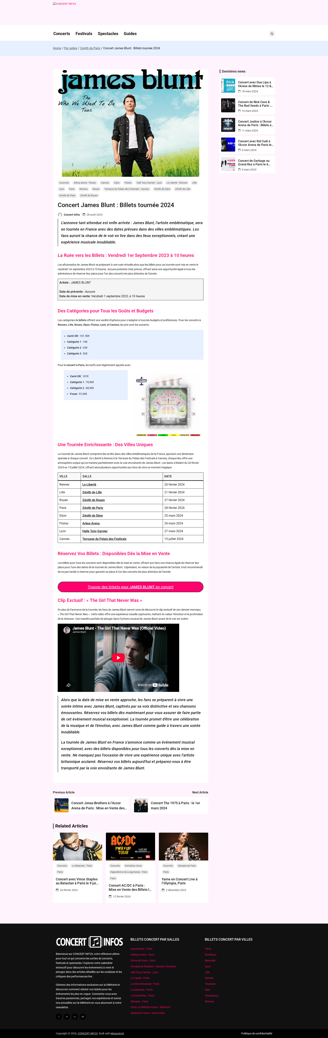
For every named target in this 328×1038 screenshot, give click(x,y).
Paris (72, 189)
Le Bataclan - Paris (82, 865)
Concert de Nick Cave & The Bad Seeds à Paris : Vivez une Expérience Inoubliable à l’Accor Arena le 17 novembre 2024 (254, 103)
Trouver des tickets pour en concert (130, 587)
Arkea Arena (91, 523)
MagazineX (117, 1033)
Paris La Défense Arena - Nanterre (150, 1007)
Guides (130, 33)
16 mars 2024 (250, 110)
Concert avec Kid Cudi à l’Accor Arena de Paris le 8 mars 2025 (254, 143)
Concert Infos (72, 214)
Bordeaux (210, 954)
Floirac (128, 182)
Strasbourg (211, 995)
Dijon (117, 182)
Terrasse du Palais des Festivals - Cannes (126, 189)
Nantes (209, 977)
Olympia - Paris (139, 1001)
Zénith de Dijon (162, 189)
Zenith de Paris (67, 195)
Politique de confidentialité (256, 1033)
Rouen (96, 189)
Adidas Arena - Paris (142, 954)
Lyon (61, 189)
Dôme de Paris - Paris (143, 960)
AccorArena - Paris (141, 948)
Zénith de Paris (92, 508)
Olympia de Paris (187, 865)
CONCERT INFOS (88, 1033)
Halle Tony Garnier (95, 531)
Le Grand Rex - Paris (142, 995)
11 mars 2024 (250, 130)
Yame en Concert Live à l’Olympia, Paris (180, 881)
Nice (207, 989)
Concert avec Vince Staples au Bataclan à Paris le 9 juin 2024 (77, 881)
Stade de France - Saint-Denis (148, 1013)
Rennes (84, 189)
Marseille (210, 960)
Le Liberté (89, 484)
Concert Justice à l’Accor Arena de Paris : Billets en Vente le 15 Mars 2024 (255, 123)
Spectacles (108, 33)
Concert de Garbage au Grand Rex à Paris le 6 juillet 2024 (254, 162)
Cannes (105, 182)
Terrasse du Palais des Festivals (104, 539)
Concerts (61, 33)
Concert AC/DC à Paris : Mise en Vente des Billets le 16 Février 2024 (130, 887)
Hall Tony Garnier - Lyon (149, 182)
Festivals (84, 33)
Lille (194, 182)
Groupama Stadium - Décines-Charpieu (153, 966)
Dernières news (133, 865)
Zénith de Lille (182, 189)
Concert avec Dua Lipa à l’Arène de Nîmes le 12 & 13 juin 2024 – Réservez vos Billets (254, 84)
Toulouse (210, 983)
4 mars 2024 (249, 169)
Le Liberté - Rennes (177, 182)
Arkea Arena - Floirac (85, 182)
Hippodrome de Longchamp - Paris (128, 872)
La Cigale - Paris (140, 977)
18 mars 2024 (250, 91)
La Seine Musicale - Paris (145, 983)
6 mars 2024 (249, 150)
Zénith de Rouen (89, 195)
